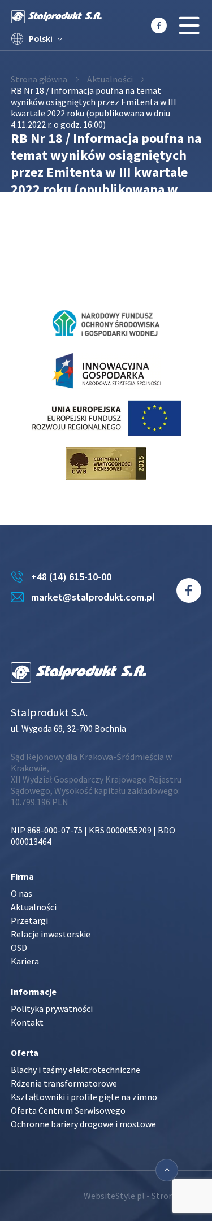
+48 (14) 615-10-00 (71, 576)
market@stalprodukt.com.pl (93, 596)
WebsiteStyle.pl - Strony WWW (142, 1195)
